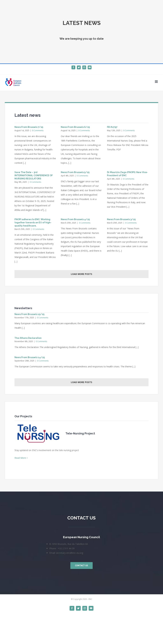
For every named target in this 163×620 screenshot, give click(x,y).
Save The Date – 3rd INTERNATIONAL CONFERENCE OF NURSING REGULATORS (33, 175)
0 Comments (37, 130)
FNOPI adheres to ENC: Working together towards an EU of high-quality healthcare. (32, 222)
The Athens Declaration (28, 338)
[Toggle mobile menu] (156, 81)
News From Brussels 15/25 (29, 314)
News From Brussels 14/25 (29, 357)
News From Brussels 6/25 (75, 127)
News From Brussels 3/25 (121, 219)
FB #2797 (112, 127)
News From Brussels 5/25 (75, 172)
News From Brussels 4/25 (75, 219)
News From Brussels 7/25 (28, 127)
